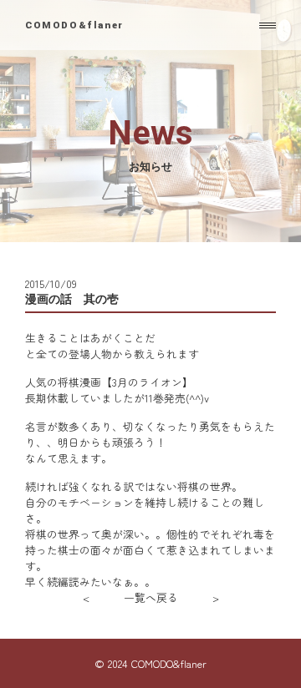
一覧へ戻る (151, 597)
